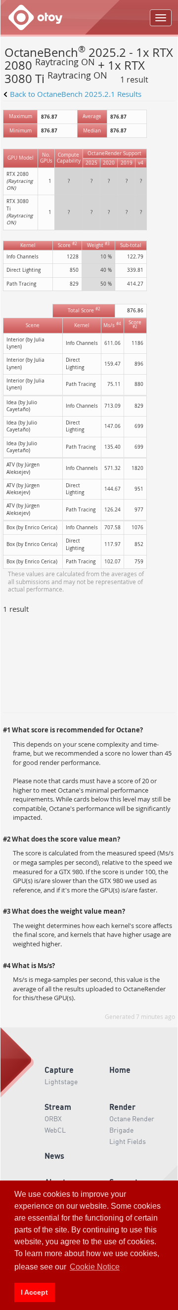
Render (122, 1106)
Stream (57, 1106)
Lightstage (61, 1081)
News (54, 1155)
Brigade (121, 1129)
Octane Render (131, 1118)
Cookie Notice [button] (95, 1267)
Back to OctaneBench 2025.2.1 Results (75, 94)
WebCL (55, 1129)
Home (120, 1069)
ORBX (53, 1118)
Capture (59, 1069)
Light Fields (127, 1141)
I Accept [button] (34, 1292)
